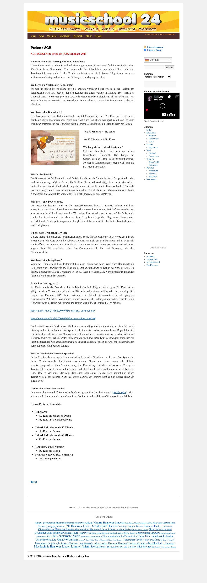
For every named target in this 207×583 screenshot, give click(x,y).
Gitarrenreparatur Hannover (49, 532)
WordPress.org (152, 265)
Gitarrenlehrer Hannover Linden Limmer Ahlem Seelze (103, 529)
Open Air (158, 547)
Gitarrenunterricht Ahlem (65, 536)
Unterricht (51, 35)
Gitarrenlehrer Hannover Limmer (56, 529)
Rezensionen (154, 156)
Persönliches (154, 138)
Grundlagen (65, 35)
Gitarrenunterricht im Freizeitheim (91, 536)
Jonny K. (171, 540)
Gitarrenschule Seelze (167, 533)
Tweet (34, 481)
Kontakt (98, 35)
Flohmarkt (153, 176)
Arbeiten (152, 173)
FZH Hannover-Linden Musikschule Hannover (92, 526)
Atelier (89, 35)
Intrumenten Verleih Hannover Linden (141, 539)
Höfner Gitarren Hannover (98, 540)
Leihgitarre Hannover (68, 543)
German (154, 59)
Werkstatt (77, 35)
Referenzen (153, 164)
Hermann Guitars (83, 540)
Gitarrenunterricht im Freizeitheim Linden (124, 536)
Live (81, 543)
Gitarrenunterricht (43, 536)
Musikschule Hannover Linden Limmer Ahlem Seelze (66, 546)
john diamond (163, 540)
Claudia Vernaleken (140, 523)
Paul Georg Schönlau (168, 547)
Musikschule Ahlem (137, 543)
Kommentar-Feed (153, 262)
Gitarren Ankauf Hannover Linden (144, 526)
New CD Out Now (127, 546)
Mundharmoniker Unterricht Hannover (109, 543)
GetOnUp (122, 526)
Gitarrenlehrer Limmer (139, 529)
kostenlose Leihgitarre (46, 543)
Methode (152, 135)
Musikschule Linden (108, 546)
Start (33, 35)
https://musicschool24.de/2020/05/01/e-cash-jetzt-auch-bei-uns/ (63, 310)
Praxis (151, 141)
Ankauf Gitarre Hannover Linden (104, 522)
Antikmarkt (153, 170)
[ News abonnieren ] (155, 47)
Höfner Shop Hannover (115, 540)
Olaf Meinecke (145, 546)
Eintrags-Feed (152, 259)
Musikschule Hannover (161, 543)
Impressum (153, 147)
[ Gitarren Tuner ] (154, 50)
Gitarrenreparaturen (160, 529)
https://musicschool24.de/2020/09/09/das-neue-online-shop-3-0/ (63, 318)
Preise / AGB (154, 162)
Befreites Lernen (129, 523)
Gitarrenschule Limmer (147, 532)
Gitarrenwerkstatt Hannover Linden (56, 539)
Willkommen (151, 179)
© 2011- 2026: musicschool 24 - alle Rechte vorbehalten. (58, 556)
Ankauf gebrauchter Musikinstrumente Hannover (59, 522)
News (41, 35)
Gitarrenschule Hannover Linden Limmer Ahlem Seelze (112, 532)
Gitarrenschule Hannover (75, 532)
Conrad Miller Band (154, 523)
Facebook (152, 153)
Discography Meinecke (55, 526)
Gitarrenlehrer (167, 526)
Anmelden (150, 256)
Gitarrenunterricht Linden (159, 536)
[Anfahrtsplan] (119, 392)
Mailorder (87, 543)
